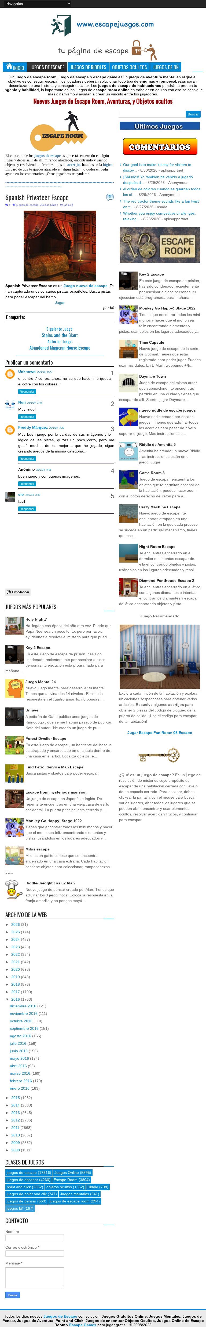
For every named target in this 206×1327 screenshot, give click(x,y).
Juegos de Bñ (166, 67)
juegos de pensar (21, 1201)
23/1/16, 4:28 (56, 428)
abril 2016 (19, 1066)
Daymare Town (152, 376)
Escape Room (66, 1180)
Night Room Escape (157, 546)
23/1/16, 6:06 (43, 470)
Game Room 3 (152, 473)
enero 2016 (20, 1088)
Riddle (92, 1187)
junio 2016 (19, 1051)
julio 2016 (18, 1043)
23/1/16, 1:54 (34, 402)
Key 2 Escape (37, 647)
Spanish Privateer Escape (37, 197)
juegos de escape (27, 204)
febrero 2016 (21, 1081)
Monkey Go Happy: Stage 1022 (53, 821)
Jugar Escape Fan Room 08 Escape (159, 732)
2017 (16, 992)
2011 (15, 1127)
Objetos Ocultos (129, 67)
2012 (16, 1120)
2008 (16, 1150)
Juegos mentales (74, 1194)
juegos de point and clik (27, 1194)
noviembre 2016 (24, 1013)
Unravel (32, 710)
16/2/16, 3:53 (32, 495)
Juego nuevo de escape (86, 286)
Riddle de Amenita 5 (157, 444)
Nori (22, 402)
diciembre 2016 (23, 1006)
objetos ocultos (59, 1187)
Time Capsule (151, 342)
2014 (16, 1105)
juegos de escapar (22, 1180)
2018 (16, 984)
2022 (16, 954)
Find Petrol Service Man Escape (54, 767)
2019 (16, 977)
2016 (16, 999)
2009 (16, 1142)
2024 (16, 939)
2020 (16, 969)
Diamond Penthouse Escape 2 (166, 580)
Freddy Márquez (33, 427)
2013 (16, 1113)
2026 (16, 924)
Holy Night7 (36, 619)
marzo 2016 (20, 1073)
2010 (16, 1135)
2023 (16, 947)
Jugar (60, 302)
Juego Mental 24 (40, 682)
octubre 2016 (22, 1021)
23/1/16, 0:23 (44, 372)
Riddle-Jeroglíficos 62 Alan (50, 883)
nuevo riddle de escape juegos (167, 410)
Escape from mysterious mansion (56, 792)
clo (21, 494)
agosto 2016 (21, 1036)
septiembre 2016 (25, 1028)
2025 (16, 932)
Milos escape (37, 849)
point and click (19, 1187)
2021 (16, 962)
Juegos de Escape (47, 67)
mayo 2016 (20, 1058)
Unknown (27, 371)
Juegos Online (49, 204)
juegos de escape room (70, 1201)
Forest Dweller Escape (45, 738)
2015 (16, 1098)
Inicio (18, 67)
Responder (27, 391)
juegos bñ (15, 1208)
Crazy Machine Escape (160, 507)
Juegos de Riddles (88, 67)
